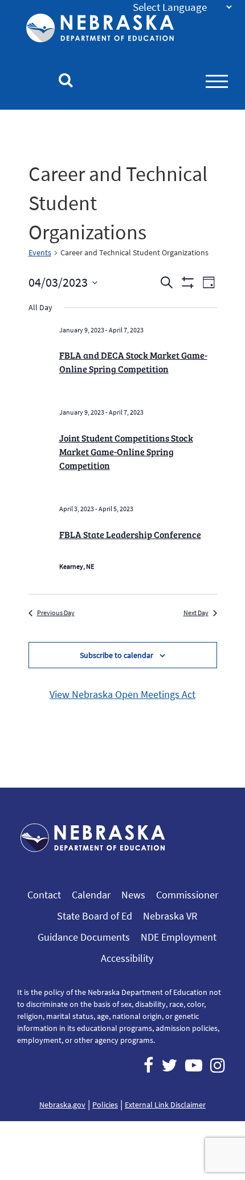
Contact (44, 894)
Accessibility (127, 958)
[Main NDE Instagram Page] (217, 1065)
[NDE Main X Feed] (169, 1065)
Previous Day (56, 612)
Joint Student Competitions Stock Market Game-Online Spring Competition (126, 451)
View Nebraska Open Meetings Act (122, 694)
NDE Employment (179, 937)
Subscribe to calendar (116, 655)
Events (39, 252)
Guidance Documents (84, 937)
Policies (105, 1104)
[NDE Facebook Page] (148, 1065)
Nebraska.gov (62, 1104)
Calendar (91, 894)
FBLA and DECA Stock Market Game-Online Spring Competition (133, 362)
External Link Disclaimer (165, 1104)
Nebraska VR (170, 915)
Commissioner (187, 894)
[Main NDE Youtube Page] (193, 1065)
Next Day (196, 612)
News (133, 894)
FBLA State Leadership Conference (130, 534)
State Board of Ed (94, 915)
